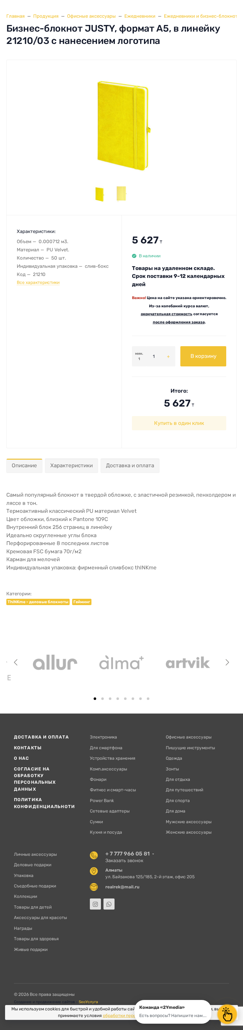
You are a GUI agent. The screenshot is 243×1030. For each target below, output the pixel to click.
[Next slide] (227, 662)
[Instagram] (95, 904)
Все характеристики (38, 282)
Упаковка (24, 875)
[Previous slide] (16, 662)
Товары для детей (33, 907)
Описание (24, 465)
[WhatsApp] (109, 904)
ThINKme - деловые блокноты (38, 601)
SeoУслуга (88, 1002)
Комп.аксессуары (108, 768)
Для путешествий (184, 789)
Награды (23, 928)
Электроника (103, 736)
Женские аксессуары (189, 832)
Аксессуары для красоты (40, 917)
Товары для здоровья (36, 938)
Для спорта (178, 800)
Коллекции (25, 896)
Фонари (98, 779)
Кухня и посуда (106, 832)
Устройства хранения (112, 758)
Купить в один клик (179, 423)
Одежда (174, 758)
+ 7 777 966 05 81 (127, 853)
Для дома (175, 810)
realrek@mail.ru (122, 886)
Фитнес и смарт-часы (113, 789)
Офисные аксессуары (189, 736)
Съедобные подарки (35, 885)
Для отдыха (178, 779)
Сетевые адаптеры (110, 810)
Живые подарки (30, 949)
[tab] (95, 698)
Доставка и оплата (130, 465)
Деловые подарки (32, 864)
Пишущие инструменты (190, 747)
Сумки (96, 821)
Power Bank (102, 800)
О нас (21, 758)
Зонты (172, 768)
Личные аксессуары (35, 854)
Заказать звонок (124, 860)
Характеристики (71, 465)
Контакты (28, 747)
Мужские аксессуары (189, 821)
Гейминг (81, 601)
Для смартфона (106, 747)
